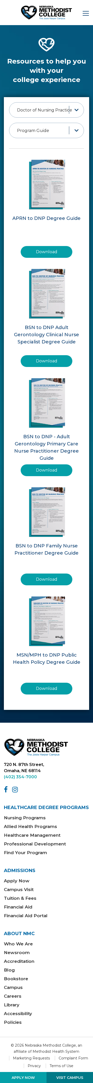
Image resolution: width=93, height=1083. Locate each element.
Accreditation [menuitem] (19, 961)
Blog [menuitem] (9, 970)
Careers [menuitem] (12, 996)
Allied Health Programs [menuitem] (30, 826)
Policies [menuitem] (13, 1022)
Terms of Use (61, 1066)
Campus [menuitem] (13, 987)
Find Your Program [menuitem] (25, 852)
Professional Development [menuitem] (35, 843)
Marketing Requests (31, 1058)
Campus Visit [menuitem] (19, 889)
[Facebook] (7, 789)
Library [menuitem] (11, 1004)
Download (46, 251)
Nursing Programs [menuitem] (25, 817)
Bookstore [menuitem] (16, 978)
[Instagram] (16, 789)
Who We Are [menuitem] (18, 943)
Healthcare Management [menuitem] (32, 835)
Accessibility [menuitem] (18, 1013)
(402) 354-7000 (20, 776)
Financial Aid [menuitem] (18, 907)
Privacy (34, 1066)
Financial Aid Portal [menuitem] (26, 915)
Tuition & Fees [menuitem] (20, 898)
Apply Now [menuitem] (16, 880)
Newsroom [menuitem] (17, 952)
